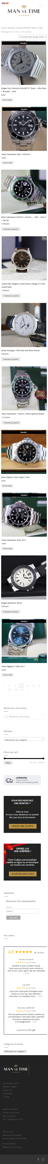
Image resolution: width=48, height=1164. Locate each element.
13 (9, 689)
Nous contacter (9, 1116)
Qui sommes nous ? (11, 1083)
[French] (5, 3)
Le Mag (6, 1097)
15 (22, 689)
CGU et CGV (7, 1090)
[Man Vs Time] (24, 20)
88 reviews (39, 952)
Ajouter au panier (11, 229)
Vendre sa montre (10, 1109)
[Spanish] (8, 3)
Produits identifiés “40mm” (26, 28)
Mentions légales (10, 1086)
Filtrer (8, 763)
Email (9, 907)
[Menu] (41, 5)
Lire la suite (7, 100)
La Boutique (8, 1093)
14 (16, 689)
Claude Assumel (26, 959)
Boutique (11, 28)
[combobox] (24, 739)
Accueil (4, 28)
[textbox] (24, 740)
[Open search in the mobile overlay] (24, 716)
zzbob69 (26, 985)
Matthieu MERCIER (26, 1008)
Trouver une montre (11, 1112)
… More (26, 973)
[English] (3, 3)
